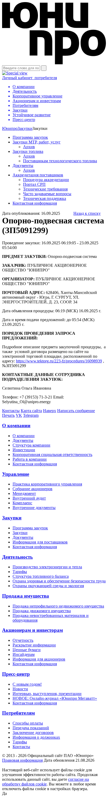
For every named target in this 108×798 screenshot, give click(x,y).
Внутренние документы (34, 507)
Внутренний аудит (29, 498)
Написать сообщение (76, 410)
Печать (8, 415)
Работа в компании (30, 459)
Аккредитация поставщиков (38, 175)
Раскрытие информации (34, 645)
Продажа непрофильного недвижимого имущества (58, 606)
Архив (29, 146)
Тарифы (20, 571)
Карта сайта (31, 410)
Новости (20, 689)
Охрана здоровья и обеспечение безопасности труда (59, 581)
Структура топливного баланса (41, 576)
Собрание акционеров (32, 489)
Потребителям (18, 713)
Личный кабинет (29, 78)
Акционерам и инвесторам (32, 630)
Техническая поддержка (44, 198)
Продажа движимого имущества (42, 611)
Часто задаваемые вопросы (47, 194)
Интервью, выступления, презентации (47, 693)
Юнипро (10, 128)
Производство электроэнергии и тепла (47, 567)
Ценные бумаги (27, 649)
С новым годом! (27, 684)
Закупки (25, 128)
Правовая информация (22, 760)
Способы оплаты (28, 723)
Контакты (11, 410)
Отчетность (23, 640)
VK (19, 415)
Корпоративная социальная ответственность (52, 454)
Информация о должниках (36, 737)
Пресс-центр (16, 674)
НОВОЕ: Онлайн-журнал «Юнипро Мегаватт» (55, 698)
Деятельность (17, 557)
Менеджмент (24, 493)
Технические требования (45, 189)
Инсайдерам (24, 654)
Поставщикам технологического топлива (60, 161)
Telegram (31, 415)
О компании (16, 425)
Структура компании (31, 445)
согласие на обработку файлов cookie (45, 781)
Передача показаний (31, 728)
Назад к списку (87, 213)
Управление (15, 474)
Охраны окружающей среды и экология (48, 585)
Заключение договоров (33, 732)
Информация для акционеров (39, 659)
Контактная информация (35, 203)
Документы (23, 165)
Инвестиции (24, 450)
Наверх (49, 410)
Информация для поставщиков (40, 542)
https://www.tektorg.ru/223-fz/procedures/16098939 (59, 361)
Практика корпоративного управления (47, 484)
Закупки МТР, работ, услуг (37, 142)
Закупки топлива (28, 151)
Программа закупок (30, 137)
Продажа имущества (25, 596)
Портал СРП (34, 184)
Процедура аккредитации (46, 179)
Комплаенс (22, 503)
